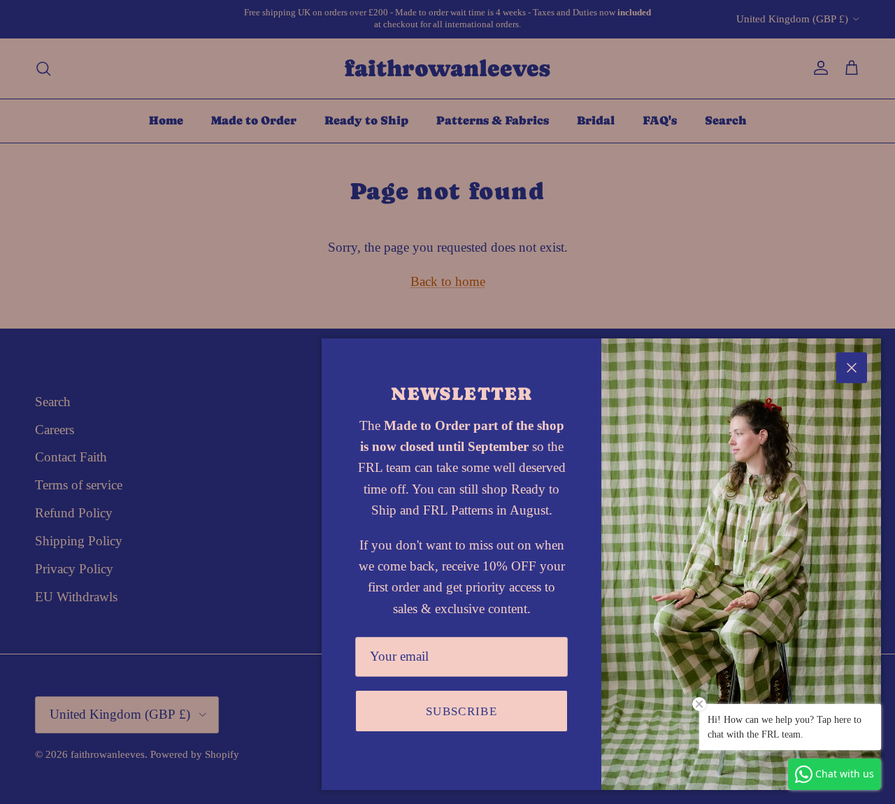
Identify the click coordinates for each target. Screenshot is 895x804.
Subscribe (461, 711)
